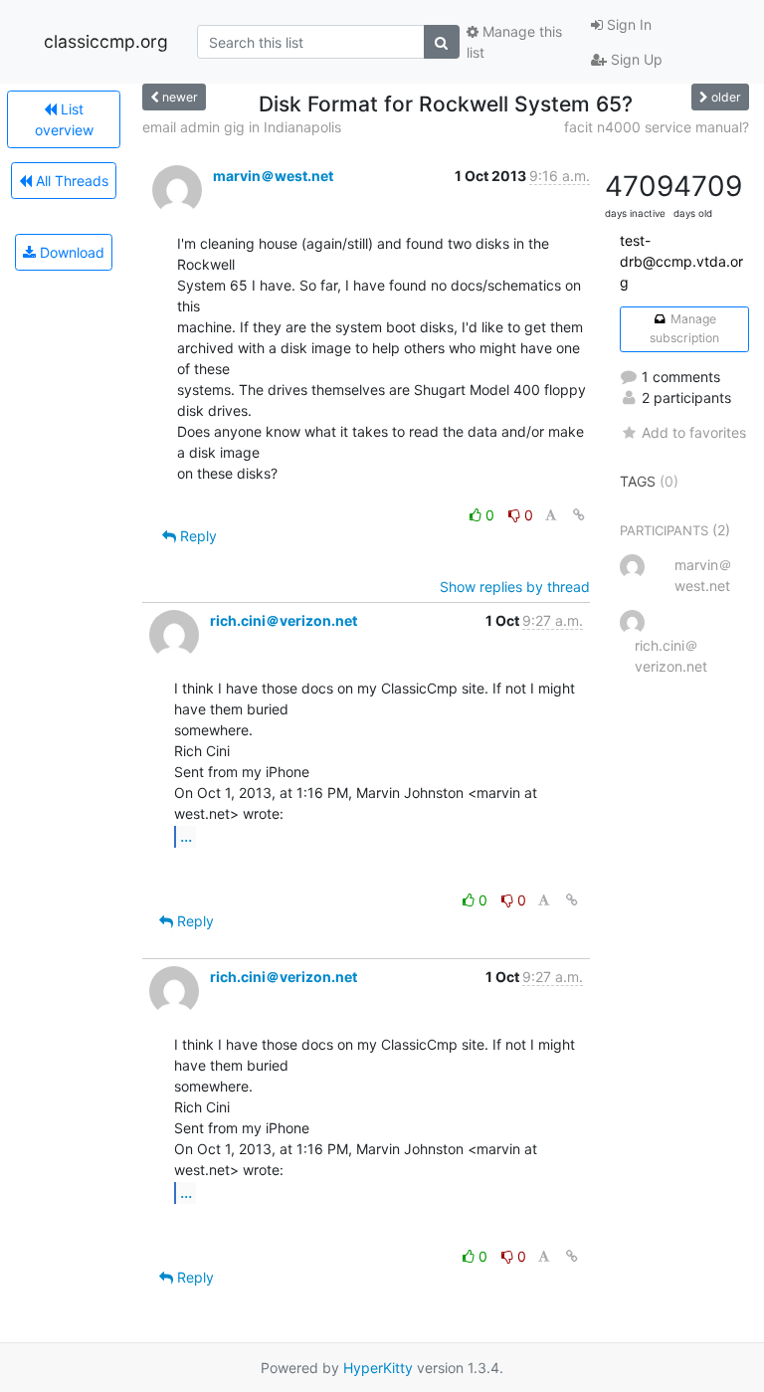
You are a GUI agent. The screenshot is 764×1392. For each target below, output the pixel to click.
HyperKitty (378, 1367)
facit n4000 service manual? (656, 126)
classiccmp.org (106, 41)
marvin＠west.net (273, 175)
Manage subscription (684, 327)
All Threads (70, 180)
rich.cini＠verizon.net (283, 620)
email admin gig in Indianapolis (241, 126)
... (186, 836)
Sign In (627, 24)
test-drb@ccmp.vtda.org (681, 261)
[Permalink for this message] (579, 514)
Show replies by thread (515, 586)
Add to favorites (694, 432)
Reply (196, 535)
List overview (64, 119)
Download (70, 252)
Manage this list (514, 42)
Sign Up (635, 59)
